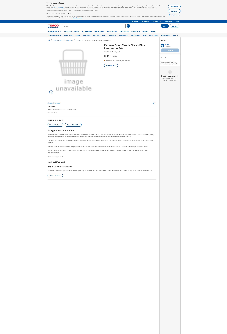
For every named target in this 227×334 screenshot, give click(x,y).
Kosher (78, 40)
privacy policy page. (58, 7)
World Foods (69, 40)
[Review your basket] (162, 45)
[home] (49, 40)
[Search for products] (128, 26)
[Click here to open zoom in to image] (51, 92)
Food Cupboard (58, 40)
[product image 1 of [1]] (74, 69)
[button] (135, 21)
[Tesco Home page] (53, 26)
